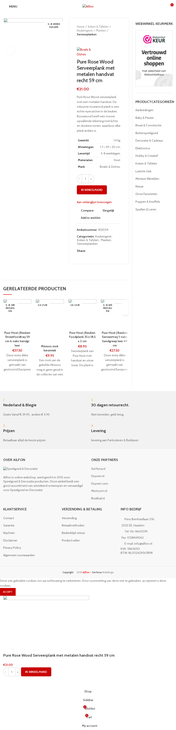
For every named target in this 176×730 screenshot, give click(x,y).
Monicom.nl (99, 491)
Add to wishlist (90, 217)
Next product (87, 41)
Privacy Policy (12, 548)
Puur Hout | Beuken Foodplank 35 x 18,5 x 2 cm (82, 337)
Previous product (79, 41)
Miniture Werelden (147, 179)
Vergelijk (108, 210)
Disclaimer (10, 540)
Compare (87, 210)
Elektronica (142, 148)
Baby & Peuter (144, 118)
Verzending (69, 518)
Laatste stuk (143, 171)
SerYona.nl (98, 469)
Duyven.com (99, 483)
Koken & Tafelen (98, 26)
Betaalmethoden (73, 525)
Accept (8, 591)
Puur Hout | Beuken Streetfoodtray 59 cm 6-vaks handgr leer (17, 339)
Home (81, 26)
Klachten (9, 533)
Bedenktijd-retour (73, 533)
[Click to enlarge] (10, 50)
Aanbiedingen (144, 110)
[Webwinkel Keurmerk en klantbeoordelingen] (154, 58)
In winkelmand (92, 190)
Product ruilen (71, 540)
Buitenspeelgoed (146, 133)
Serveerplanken (87, 34)
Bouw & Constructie (148, 125)
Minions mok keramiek (49, 348)
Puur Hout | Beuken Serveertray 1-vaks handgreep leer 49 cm (115, 339)
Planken (101, 30)
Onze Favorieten (146, 194)
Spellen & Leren (145, 209)
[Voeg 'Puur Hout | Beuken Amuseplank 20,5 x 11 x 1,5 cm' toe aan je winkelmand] (125, 312)
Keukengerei (85, 30)
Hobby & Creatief (146, 156)
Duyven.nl (97, 476)
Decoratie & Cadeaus (149, 140)
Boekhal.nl (98, 498)
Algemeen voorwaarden (19, 555)
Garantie (8, 525)
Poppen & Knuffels (147, 202)
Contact (8, 518)
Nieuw (139, 186)
